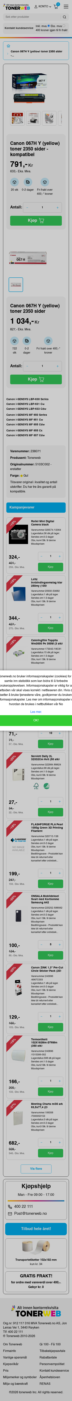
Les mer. (36, 712)
